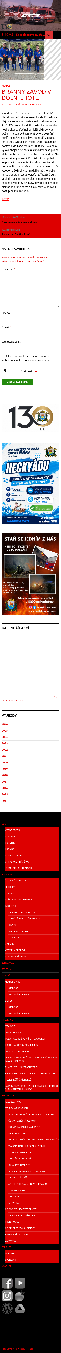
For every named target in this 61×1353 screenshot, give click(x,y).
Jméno (7, 313)
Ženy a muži (8, 963)
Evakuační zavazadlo (17, 1234)
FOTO (5, 199)
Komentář (8, 269)
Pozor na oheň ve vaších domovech (25, 1039)
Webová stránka (11, 341)
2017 (5, 782)
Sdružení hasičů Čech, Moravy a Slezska (31, 1114)
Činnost (13, 925)
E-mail (6, 327)
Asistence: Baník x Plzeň (16, 232)
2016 (5, 788)
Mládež (6, 86)
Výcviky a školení (15, 950)
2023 (5, 743)
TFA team (6, 969)
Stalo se (10, 836)
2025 (5, 730)
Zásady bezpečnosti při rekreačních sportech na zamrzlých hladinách (32, 1087)
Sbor (4, 824)
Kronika (9, 849)
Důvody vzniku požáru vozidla (22, 1067)
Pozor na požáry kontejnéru (22, 1045)
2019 (5, 769)
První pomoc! (12, 1222)
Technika (10, 887)
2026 (5, 724)
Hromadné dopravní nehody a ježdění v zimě (30, 1073)
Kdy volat (14, 1203)
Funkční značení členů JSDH (24, 919)
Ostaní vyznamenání (19, 1165)
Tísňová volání (16, 1190)
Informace (11, 906)
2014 (5, 801)
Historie (10, 843)
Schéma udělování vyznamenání (26, 1171)
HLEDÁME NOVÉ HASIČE (20, 931)
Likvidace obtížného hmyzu (23, 912)
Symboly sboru (14, 855)
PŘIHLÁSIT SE (10, 1333)
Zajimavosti (11, 1241)
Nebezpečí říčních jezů (18, 1080)
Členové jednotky (15, 881)
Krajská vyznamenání (20, 1152)
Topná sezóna (13, 1032)
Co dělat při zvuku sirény (20, 1228)
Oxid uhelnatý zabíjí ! (17, 1051)
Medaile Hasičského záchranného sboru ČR (33, 1140)
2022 (5, 750)
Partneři (7, 1247)
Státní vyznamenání (19, 1159)
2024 (5, 737)
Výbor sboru (12, 830)
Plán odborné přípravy (18, 900)
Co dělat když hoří (16, 1178)
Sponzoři (10, 1260)
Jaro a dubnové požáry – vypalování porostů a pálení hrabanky (32, 1059)
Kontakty (7, 1266)
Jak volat (13, 1196)
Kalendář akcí (13, 1102)
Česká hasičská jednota (22, 1121)
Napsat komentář (31, 104)
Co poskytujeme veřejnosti (21, 1209)
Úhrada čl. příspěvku (17, 862)
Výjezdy (9, 944)
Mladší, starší (13, 982)
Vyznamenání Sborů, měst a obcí (26, 1146)
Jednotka (7, 874)
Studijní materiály (18, 994)
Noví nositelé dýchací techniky (19, 220)
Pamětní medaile (17, 1133)
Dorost (9, 1001)
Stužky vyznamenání (16, 1108)
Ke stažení (14, 938)
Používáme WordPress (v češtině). (17, 1349)
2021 (5, 756)
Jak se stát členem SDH (18, 868)
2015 (5, 794)
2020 (5, 762)
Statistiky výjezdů (15, 956)
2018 (5, 775)
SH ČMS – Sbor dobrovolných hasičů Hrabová (23, 34)
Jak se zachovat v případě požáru (27, 1184)
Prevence (7, 1020)
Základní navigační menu (57, 35)
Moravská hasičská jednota (24, 1127)
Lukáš (17, 104)
